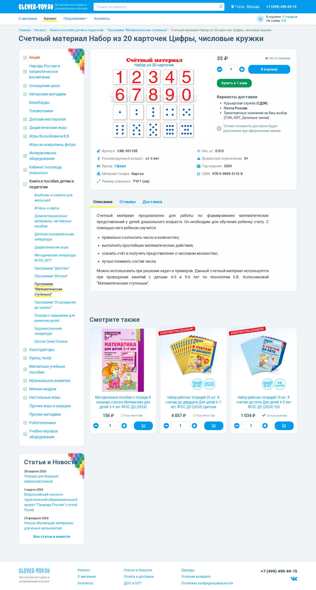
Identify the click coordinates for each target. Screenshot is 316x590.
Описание (103, 201)
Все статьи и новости (52, 537)
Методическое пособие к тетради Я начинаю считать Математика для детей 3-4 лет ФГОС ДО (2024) (123, 402)
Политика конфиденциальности (207, 583)
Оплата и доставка (138, 577)
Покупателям (74, 19)
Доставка (152, 201)
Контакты (102, 19)
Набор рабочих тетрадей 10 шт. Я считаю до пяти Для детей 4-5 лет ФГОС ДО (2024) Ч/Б (264, 402)
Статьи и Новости (138, 570)
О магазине (28, 19)
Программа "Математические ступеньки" (137, 30)
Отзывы (128, 201)
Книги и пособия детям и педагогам (77, 30)
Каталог (50, 19)
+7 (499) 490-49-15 (281, 7)
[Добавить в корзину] (143, 425)
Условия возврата (195, 577)
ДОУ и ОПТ (133, 583)
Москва (253, 7)
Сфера (120, 166)
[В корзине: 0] (269, 69)
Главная (25, 30)
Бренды (188, 570)
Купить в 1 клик (234, 83)
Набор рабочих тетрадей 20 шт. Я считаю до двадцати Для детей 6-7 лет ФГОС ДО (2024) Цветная (193, 402)
